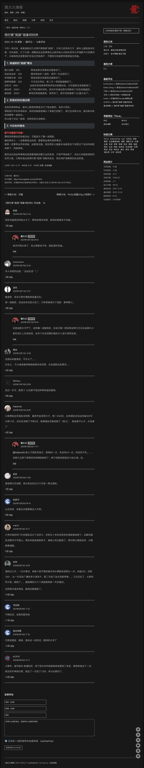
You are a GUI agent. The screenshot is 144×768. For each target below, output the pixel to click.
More (117, 116)
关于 (51, 20)
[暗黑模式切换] (138, 751)
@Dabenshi (19, 452)
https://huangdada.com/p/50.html (28, 179)
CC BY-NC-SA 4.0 (55, 183)
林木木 (124, 121)
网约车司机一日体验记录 (120, 95)
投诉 (125, 144)
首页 (6, 20)
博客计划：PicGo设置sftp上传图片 (75, 194)
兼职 (106, 141)
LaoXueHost (46, 741)
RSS (110, 46)
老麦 (15, 211)
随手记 (22, 28)
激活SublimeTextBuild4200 (127, 84)
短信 (115, 147)
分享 (33, 20)
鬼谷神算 (17, 631)
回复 (11, 226)
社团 (136, 147)
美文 (122, 150)
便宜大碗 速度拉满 (118, 50)
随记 (15, 20)
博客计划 (129, 141)
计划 (112, 152)
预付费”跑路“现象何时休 (122, 102)
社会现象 (48, 165)
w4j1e (16, 525)
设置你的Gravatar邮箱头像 (122, 98)
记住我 (11, 741)
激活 (106, 147)
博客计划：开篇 (13, 194)
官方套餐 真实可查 (118, 54)
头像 (106, 144)
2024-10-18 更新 (13, 42)
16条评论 (40, 42)
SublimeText (115, 139)
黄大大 (16, 176)
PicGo (106, 139)
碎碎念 (121, 147)
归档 (42, 20)
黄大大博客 (13, 7)
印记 (105, 121)
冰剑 (15, 562)
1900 (105, 91)
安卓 (110, 144)
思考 (115, 144)
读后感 (118, 152)
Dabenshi (17, 406)
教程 (130, 144)
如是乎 (16, 500)
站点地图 (53, 763)
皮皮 (15, 474)
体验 (135, 139)
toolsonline (108, 84)
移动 (106, 150)
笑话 (110, 150)
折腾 (24, 20)
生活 (110, 147)
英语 (132, 150)
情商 (120, 144)
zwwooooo (18, 262)
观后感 (106, 152)
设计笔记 (125, 124)
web (123, 139)
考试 (127, 150)
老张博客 (107, 124)
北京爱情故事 (114, 141)
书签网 (16, 605)
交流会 (129, 139)
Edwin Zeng (108, 87)
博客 (123, 141)
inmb (106, 98)
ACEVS (16, 656)
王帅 (105, 95)
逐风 (15, 288)
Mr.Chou (16, 381)
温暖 (135, 144)
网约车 (116, 150)
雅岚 (15, 350)
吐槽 (41, 165)
